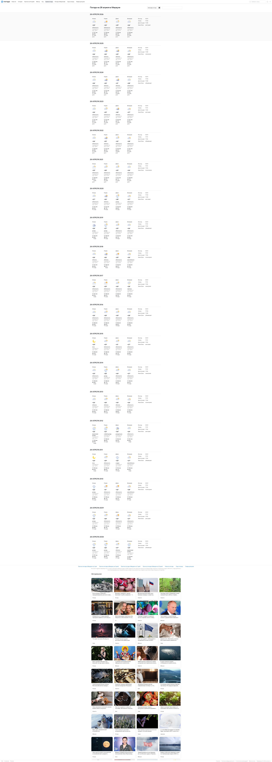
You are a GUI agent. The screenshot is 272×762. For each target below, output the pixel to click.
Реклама (12, 761)
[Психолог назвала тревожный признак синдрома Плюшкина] (124, 679)
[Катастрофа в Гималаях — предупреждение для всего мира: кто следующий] (102, 588)
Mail (2, 761)
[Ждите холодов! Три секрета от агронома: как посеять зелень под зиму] (170, 702)
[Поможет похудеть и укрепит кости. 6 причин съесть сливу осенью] (147, 611)
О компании (6, 761)
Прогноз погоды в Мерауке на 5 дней (109, 566)
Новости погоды (169, 566)
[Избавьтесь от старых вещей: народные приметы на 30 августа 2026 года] (102, 611)
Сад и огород (179, 566)
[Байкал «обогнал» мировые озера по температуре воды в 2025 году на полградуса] (170, 747)
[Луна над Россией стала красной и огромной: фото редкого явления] (102, 747)
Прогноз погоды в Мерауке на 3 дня (87, 566)
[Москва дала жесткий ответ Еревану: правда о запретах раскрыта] (147, 588)
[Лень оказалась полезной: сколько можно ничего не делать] (102, 702)
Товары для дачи (189, 566)
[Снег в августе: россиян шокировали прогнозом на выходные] (124, 725)
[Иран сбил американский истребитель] (102, 725)
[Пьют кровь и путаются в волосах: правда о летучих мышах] (147, 725)
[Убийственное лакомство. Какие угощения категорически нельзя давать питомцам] (147, 656)
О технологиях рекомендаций (242, 761)
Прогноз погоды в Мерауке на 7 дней (130, 566)
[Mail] (2, 1)
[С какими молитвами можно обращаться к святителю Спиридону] (124, 656)
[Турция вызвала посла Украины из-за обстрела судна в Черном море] (147, 747)
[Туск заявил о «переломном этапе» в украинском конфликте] (170, 611)
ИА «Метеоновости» (266, 761)
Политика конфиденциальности (227, 761)
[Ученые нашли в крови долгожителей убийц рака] (124, 634)
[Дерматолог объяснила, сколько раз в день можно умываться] (170, 634)
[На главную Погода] (6, 1)
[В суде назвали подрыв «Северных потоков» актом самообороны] (170, 656)
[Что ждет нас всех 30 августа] (102, 634)
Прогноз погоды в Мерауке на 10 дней (153, 566)
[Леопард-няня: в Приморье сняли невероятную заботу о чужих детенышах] (170, 588)
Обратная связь (252, 761)
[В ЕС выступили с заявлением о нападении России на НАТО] (147, 634)
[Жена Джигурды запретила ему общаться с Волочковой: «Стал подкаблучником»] (124, 611)
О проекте (218, 761)
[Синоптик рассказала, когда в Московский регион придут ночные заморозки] (102, 679)
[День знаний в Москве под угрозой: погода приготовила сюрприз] (102, 656)
